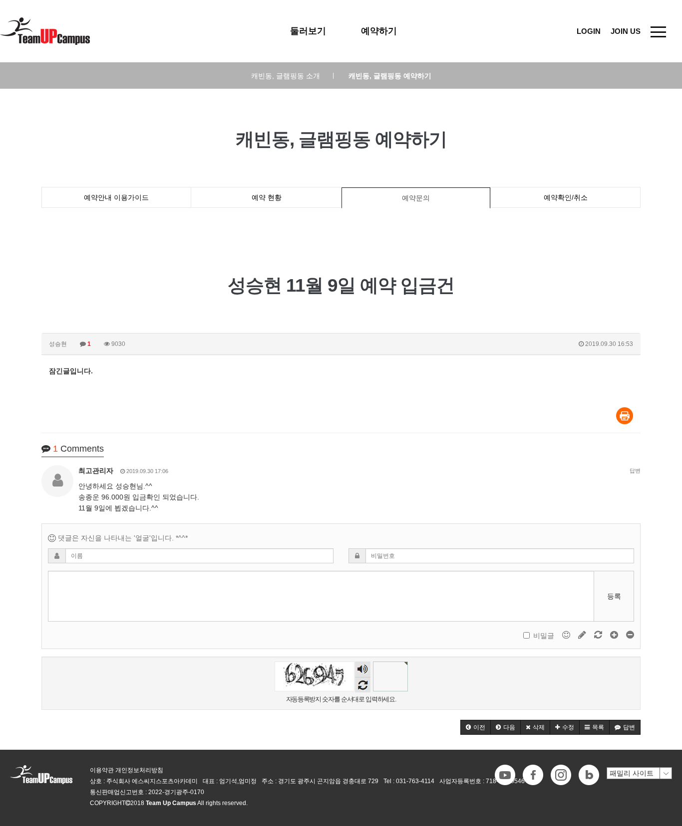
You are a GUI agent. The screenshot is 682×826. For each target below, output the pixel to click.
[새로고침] (599, 635)
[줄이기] (630, 635)
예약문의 (416, 198)
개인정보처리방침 (139, 770)
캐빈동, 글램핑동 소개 (292, 76)
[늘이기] (615, 635)
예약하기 (379, 31)
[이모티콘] (567, 635)
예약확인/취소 (566, 197)
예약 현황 (267, 197)
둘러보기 (308, 31)
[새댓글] (583, 635)
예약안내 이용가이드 (116, 197)
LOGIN (589, 31)
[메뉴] (658, 31)
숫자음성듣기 (362, 670)
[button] (475, 727)
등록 (614, 596)
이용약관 (102, 770)
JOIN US (626, 31)
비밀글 (543, 636)
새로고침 (362, 684)
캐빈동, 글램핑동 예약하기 (389, 76)
